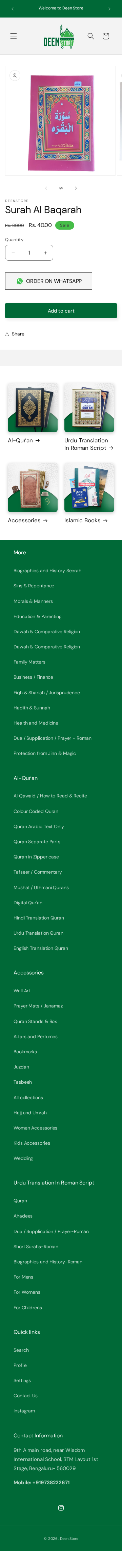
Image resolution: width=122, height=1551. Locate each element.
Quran (20, 1201)
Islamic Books (82, 520)
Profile (20, 1365)
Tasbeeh (23, 1082)
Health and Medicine (36, 723)
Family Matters (29, 662)
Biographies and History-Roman (48, 1262)
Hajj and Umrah (30, 1113)
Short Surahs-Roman (36, 1246)
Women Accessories (35, 1128)
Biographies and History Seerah (47, 570)
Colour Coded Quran (36, 811)
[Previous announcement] (12, 8)
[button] (13, 36)
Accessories (24, 520)
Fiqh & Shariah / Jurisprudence (47, 693)
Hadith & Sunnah (32, 708)
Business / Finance (33, 677)
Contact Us (26, 1396)
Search (21, 1350)
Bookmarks (25, 1052)
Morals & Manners (33, 601)
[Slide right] (75, 188)
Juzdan (21, 1067)
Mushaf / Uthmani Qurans (41, 887)
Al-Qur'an (20, 440)
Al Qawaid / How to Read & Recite (50, 796)
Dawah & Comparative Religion (47, 631)
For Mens (23, 1277)
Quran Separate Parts (37, 842)
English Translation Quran (41, 948)
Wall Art (22, 991)
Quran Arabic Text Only (39, 826)
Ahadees (23, 1216)
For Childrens (28, 1308)
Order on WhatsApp (54, 281)
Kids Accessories (32, 1143)
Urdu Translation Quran (38, 933)
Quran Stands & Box (35, 1021)
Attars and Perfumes (36, 1036)
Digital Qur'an (28, 903)
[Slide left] (46, 188)
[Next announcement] (109, 8)
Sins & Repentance (34, 586)
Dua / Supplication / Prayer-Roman (51, 1231)
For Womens (27, 1292)
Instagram (24, 1411)
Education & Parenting (38, 616)
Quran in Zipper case (36, 857)
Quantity (14, 239)
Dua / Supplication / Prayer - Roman (53, 738)
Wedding (23, 1158)
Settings (22, 1380)
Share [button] (18, 334)
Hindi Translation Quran (39, 918)
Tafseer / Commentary (38, 872)
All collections (28, 1097)
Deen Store (69, 1538)
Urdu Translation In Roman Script (86, 444)
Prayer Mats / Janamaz (38, 1006)
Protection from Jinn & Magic (45, 753)
